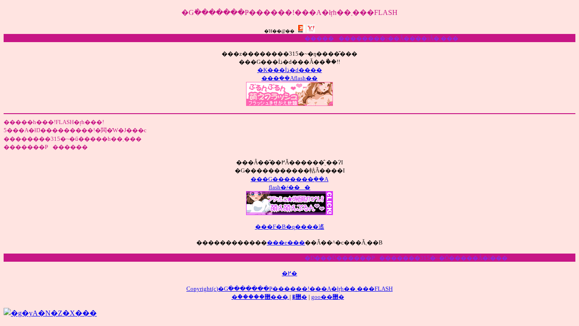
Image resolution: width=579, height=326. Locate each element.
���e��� (286, 242)
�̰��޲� (286, 296)
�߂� (289, 273)
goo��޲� (327, 296)
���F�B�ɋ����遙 (289, 226)
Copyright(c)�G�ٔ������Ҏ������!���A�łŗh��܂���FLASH (289, 288)
